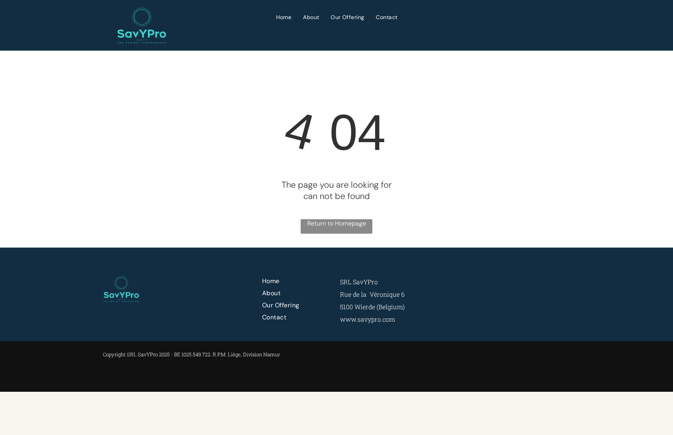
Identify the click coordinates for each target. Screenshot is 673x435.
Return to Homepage (336, 223)
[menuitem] (284, 17)
